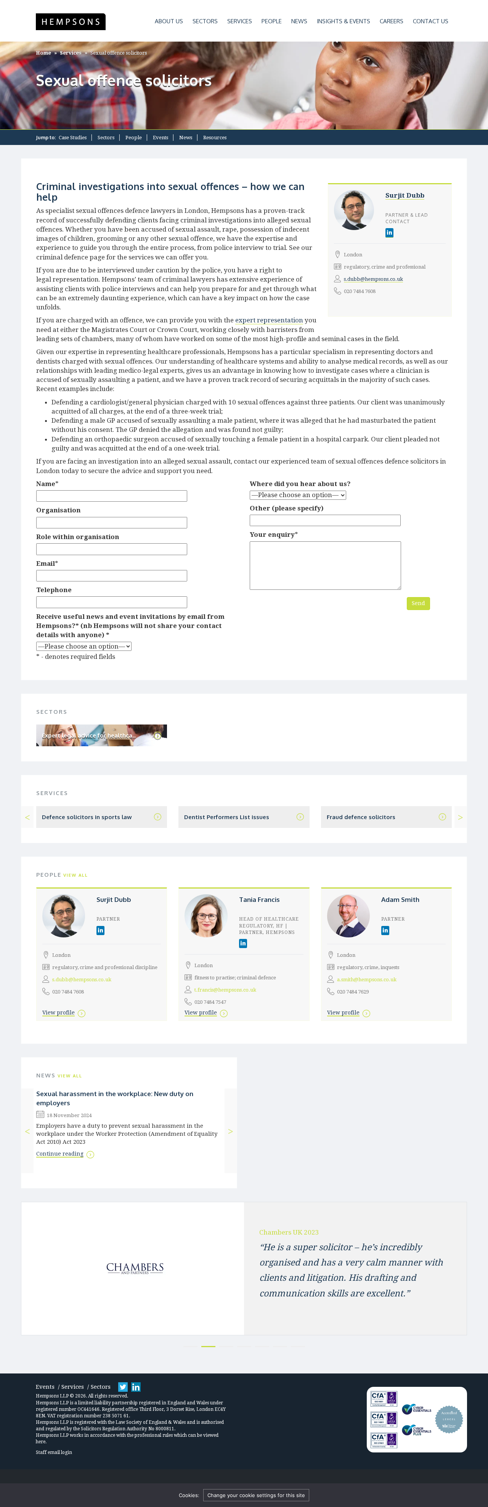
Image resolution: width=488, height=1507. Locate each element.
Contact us (430, 21)
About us (169, 21)
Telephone (54, 590)
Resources (214, 137)
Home (43, 53)
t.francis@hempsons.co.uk (225, 990)
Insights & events (343, 21)
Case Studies (73, 137)
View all (75, 875)
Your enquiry (272, 534)
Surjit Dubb (404, 195)
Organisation (58, 510)
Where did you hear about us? (300, 484)
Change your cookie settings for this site (256, 1495)
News (299, 21)
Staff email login (54, 1452)
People (272, 21)
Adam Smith (400, 899)
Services (239, 21)
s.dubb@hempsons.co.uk (373, 279)
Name (45, 484)
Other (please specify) (287, 508)
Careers (391, 21)
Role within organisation (77, 537)
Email (45, 563)
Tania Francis (259, 899)
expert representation (269, 320)
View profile (58, 1012)
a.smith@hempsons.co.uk (366, 979)
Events (160, 137)
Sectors (205, 21)
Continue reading (59, 1154)
